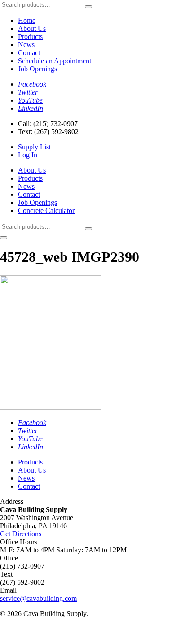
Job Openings (37, 69)
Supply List (34, 147)
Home (26, 20)
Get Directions (20, 534)
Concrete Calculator (46, 210)
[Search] (88, 6)
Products (30, 36)
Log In (27, 155)
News (26, 44)
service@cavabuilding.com (38, 598)
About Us (32, 28)
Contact (29, 52)
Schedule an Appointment (54, 61)
